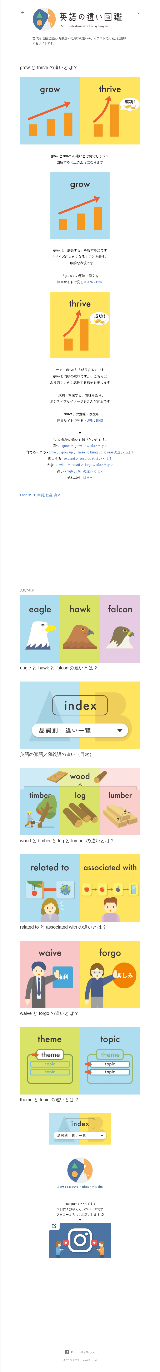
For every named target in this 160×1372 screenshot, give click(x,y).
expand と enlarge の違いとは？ (88, 458)
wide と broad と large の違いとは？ (86, 465)
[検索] (137, 12)
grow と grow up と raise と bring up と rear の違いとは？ (91, 452)
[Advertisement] (80, 549)
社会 (49, 495)
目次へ (88, 477)
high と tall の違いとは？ (84, 471)
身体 (57, 495)
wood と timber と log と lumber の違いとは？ (67, 840)
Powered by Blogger (83, 1352)
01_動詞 (38, 495)
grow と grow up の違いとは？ (84, 446)
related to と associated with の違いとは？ (63, 927)
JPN (90, 282)
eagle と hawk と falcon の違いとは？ (59, 667)
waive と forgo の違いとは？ (49, 1013)
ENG (99, 282)
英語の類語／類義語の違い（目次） (57, 754)
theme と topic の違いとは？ (49, 1099)
